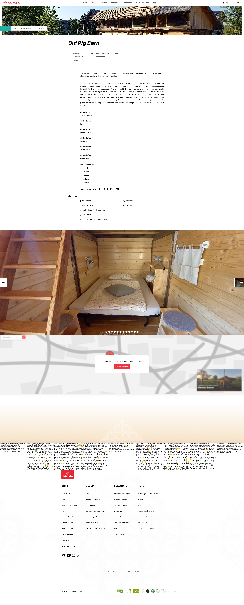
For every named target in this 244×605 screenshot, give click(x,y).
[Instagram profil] (73, 555)
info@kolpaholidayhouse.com (107, 53)
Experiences (127, 3)
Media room (142, 523)
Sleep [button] (93, 3)
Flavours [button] (103, 3)
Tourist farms (90, 505)
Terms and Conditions (146, 528)
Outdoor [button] (114, 3)
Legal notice (65, 591)
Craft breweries (119, 534)
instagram (129, 205)
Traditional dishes (120, 499)
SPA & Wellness (67, 534)
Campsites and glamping (95, 511)
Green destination (144, 517)
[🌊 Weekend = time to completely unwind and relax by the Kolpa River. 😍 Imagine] (67, 456)
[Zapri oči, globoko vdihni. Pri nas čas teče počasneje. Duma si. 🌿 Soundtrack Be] (13, 456)
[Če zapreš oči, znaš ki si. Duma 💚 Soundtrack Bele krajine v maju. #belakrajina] (122, 456)
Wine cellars (118, 517)
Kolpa (63, 499)
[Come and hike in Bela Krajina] (11, 3)
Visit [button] (85, 3)
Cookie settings (122, 366)
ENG (237, 3)
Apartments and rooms (94, 499)
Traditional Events (68, 528)
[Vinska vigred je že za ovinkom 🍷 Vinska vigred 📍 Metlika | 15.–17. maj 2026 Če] (176, 456)
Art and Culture (67, 523)
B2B (233, 3)
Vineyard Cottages (92, 523)
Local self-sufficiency (122, 523)
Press (81, 591)
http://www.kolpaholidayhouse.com (95, 219)
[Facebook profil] (63, 555)
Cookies (74, 591)
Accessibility (66, 540)
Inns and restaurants (121, 505)
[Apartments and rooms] (5, 28)
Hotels (88, 494)
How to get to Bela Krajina (148, 494)
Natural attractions (68, 517)
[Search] (219, 2)
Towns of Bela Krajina (69, 505)
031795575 (100, 57)
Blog (154, 3)
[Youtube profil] (68, 555)
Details (76, 61)
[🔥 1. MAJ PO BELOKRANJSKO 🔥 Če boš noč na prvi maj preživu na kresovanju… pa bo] (149, 456)
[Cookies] (2, 602)
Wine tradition (119, 511)
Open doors (65, 494)
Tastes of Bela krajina (146, 511)
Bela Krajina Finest (142, 3)
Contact (141, 499)
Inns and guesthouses (94, 517)
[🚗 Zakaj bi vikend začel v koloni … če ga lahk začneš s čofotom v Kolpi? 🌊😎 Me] (40, 456)
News (140, 505)
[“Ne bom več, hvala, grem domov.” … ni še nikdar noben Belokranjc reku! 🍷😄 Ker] (94, 456)
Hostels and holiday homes (96, 528)
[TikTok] (78, 555)
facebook (129, 200)
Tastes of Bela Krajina (122, 494)
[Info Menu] (228, 3)
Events (63, 511)
